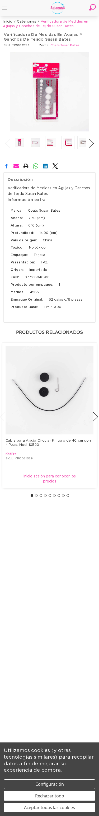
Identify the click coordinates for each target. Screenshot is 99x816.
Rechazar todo (49, 796)
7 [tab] (59, 495)
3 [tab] (41, 495)
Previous (7, 137)
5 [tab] (50, 495)
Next (91, 137)
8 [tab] (63, 495)
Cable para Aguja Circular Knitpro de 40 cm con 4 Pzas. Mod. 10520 (49, 443)
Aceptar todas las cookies (49, 807)
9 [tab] (68, 495)
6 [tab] (54, 495)
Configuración (49, 784)
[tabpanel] (49, 415)
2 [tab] (36, 495)
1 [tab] (32, 495)
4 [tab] (45, 495)
